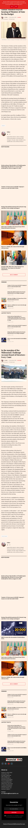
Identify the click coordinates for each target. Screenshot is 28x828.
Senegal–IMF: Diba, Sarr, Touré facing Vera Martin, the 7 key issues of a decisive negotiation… (12, 268)
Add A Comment (14, 274)
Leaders (19, 17)
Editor (6, 17)
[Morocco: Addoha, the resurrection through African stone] (14, 238)
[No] (26, 4)
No (16, 6)
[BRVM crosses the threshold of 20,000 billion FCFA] (3, 340)
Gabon (3, 125)
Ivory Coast (4, 536)
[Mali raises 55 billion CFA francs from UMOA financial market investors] (14, 218)
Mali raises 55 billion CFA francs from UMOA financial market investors (13, 227)
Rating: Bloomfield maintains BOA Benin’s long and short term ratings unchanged (13, 207)
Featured (19, 360)
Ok (12, 6)
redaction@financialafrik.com (10, 793)
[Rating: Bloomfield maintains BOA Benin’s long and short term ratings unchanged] (14, 198)
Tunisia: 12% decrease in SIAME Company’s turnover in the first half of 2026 (12, 187)
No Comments (5, 19)
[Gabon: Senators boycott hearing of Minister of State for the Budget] (14, 30)
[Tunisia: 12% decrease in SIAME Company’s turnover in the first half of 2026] (14, 178)
